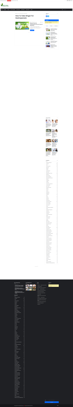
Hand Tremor (16, 339)
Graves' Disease (48, 202)
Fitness (8, 9)
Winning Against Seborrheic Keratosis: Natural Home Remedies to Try (54, 33)
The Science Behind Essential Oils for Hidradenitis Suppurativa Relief (48, 134)
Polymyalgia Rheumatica (49, 235)
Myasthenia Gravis (17, 358)
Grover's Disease (17, 338)
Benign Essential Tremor (49, 173)
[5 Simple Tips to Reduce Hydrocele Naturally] (48, 42)
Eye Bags (47, 194)
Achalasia (47, 163)
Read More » (32, 30)
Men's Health (48, 221)
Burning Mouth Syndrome (18, 312)
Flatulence (16, 332)
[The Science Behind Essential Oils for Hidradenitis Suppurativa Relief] (48, 130)
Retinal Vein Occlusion (49, 242)
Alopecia (47, 168)
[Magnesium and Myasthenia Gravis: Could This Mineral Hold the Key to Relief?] (48, 121)
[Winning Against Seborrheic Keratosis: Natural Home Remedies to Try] (48, 33)
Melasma (47, 220)
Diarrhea (47, 188)
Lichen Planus (16, 352)
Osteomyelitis (48, 228)
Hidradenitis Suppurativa (49, 209)
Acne (15, 299)
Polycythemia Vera (48, 234)
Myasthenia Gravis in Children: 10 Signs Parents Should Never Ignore (19, 0)
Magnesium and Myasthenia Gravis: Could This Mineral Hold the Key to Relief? (48, 125)
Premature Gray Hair (48, 240)
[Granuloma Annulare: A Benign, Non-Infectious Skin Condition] (48, 29)
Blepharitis (47, 174)
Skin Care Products (48, 252)
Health (47, 206)
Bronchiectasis (48, 175)
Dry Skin (47, 189)
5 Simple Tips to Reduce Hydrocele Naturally (54, 41)
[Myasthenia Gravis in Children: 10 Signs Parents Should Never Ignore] (55, 121)
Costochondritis (17, 319)
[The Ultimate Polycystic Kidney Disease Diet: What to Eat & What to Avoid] (48, 140)
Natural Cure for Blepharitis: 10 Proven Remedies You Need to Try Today (54, 45)
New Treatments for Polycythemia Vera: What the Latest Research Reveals (48, 154)
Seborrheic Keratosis (48, 247)
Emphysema (16, 326)
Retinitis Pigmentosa (17, 378)
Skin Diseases (48, 253)
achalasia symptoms (39, 286)
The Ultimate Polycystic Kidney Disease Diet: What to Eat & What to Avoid (48, 145)
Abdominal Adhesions (49, 162)
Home (2, 9)
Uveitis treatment (48, 259)
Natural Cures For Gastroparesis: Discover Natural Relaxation (36, 24)
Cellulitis (47, 181)
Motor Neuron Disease (49, 222)
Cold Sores (47, 182)
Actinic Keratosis (17, 300)
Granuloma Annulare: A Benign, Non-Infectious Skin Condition (54, 29)
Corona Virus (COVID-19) (18, 318)
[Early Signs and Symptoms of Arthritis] (27, 285)
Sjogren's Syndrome (17, 384)
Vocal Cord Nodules (48, 261)
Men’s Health (18, 9)
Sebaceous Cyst (48, 246)
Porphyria (16, 371)
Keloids (47, 215)
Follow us (49, 282)
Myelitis (16, 359)
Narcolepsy (47, 226)
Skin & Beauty (28, 9)
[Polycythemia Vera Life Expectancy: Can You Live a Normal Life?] (55, 149)
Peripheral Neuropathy (17, 365)
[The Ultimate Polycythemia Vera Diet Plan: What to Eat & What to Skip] (30, 290)
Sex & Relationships (48, 248)
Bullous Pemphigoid (48, 176)
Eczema (16, 325)
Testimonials (47, 255)
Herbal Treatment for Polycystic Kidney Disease (41, 295)
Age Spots (47, 167)
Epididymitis (47, 193)
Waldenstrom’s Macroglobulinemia (19, 397)
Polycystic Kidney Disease (49, 233)
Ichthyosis (47, 213)
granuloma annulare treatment (40, 291)
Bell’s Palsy (16, 306)
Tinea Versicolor (17, 391)
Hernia (47, 208)
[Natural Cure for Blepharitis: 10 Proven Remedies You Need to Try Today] (48, 45)
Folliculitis (16, 333)
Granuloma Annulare (48, 201)
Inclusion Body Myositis (49, 214)
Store (31, 9)
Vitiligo (47, 260)
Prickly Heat (47, 241)
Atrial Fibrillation (17, 305)
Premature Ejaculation (49, 239)
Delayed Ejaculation (48, 187)
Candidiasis (47, 180)
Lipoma (47, 219)
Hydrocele (16, 345)
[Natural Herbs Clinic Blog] (5, 5)
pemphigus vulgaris (17, 364)
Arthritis (47, 169)
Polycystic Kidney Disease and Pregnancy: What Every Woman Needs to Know (54, 145)
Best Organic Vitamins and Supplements (41, 287)
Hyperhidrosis (16, 346)
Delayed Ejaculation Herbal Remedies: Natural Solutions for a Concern (54, 38)
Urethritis (16, 392)
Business (5, 9)
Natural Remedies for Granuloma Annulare (41, 298)
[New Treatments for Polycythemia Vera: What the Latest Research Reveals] (48, 149)
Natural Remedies (12, 9)
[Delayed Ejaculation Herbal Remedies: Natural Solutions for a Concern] (48, 37)
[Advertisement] (49, 4)
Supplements (23, 9)
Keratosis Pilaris (17, 351)
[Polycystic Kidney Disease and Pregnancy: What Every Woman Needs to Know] (55, 140)
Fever (47, 195)
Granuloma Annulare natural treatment (41, 290)
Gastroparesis (48, 200)
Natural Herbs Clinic (30, 405)
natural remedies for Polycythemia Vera (41, 301)
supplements (38, 304)
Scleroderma (16, 379)
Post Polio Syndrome (17, 372)
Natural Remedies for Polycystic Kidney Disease (41, 300)
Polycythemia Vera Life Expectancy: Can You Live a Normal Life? (54, 153)
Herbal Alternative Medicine (49, 207)
